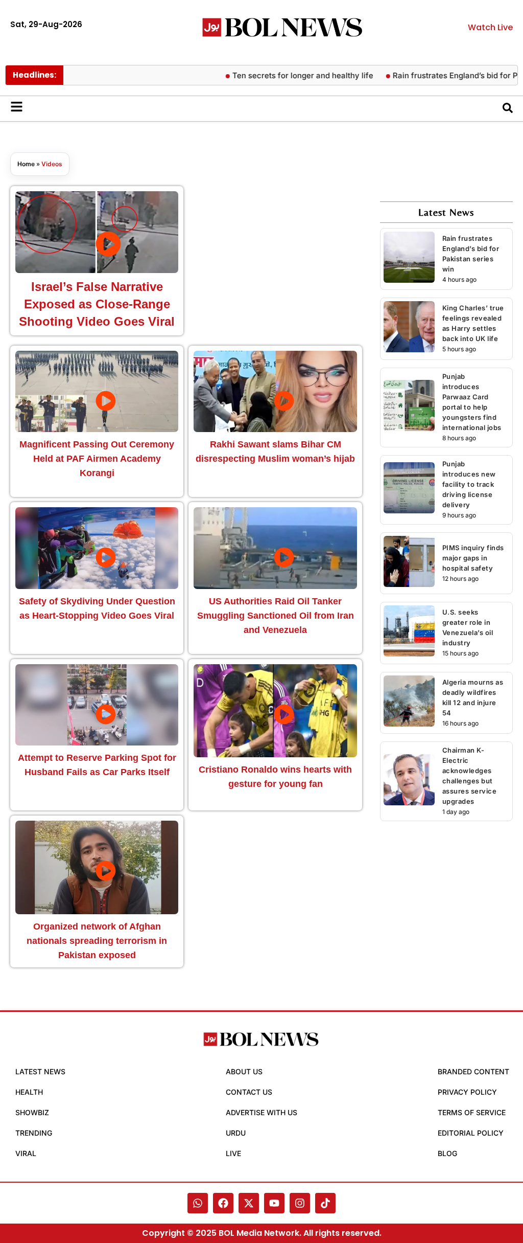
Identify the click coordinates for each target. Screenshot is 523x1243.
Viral (25, 1153)
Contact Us (249, 1092)
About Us (244, 1071)
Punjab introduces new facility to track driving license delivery (469, 484)
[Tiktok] (325, 1203)
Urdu (236, 1132)
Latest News (40, 1071)
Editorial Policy (471, 1132)
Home (26, 164)
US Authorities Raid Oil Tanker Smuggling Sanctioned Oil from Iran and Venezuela (275, 615)
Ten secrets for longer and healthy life (286, 75)
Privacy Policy (467, 1092)
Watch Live (490, 27)
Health (29, 1092)
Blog (447, 1153)
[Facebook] (223, 1203)
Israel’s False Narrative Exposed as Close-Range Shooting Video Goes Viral (97, 304)
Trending (33, 1132)
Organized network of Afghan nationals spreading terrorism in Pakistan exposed (97, 940)
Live (233, 1153)
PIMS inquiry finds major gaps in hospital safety (473, 558)
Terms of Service (472, 1112)
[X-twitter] (249, 1203)
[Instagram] (300, 1203)
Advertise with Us (261, 1112)
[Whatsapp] (197, 1203)
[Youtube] (274, 1203)
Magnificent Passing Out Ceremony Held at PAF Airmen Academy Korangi (96, 458)
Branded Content (473, 1071)
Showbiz (32, 1112)
